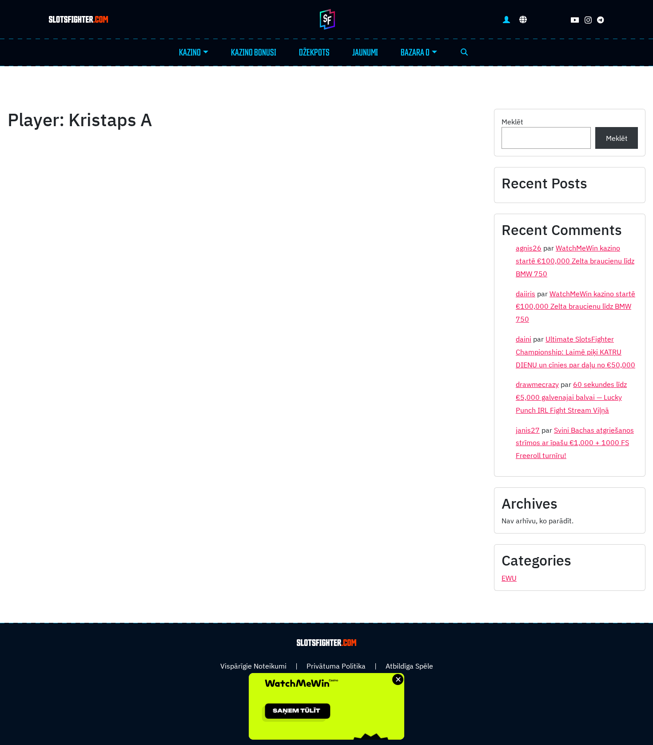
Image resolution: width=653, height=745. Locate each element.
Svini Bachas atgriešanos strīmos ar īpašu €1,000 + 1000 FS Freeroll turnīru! (575, 443)
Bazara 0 (415, 52)
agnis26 (529, 247)
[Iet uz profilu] (506, 19)
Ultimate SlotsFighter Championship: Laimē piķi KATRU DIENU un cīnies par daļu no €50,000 (575, 352)
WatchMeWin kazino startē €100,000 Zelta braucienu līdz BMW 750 (575, 260)
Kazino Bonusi (253, 52)
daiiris (525, 293)
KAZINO (190, 52)
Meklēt (512, 121)
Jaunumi (365, 52)
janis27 (528, 430)
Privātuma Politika (336, 666)
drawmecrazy (537, 384)
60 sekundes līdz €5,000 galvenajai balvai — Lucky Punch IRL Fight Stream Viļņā (571, 397)
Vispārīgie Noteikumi (253, 666)
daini (523, 339)
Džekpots (314, 52)
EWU (509, 578)
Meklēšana (464, 52)
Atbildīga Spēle (409, 666)
